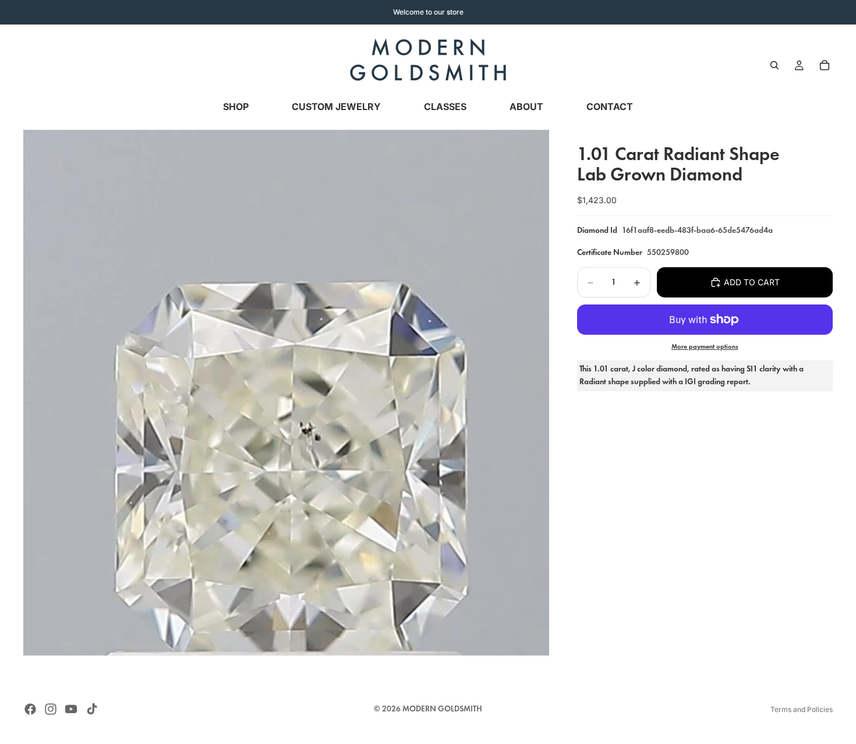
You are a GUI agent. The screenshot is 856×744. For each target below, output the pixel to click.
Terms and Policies (801, 709)
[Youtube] (71, 709)
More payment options (704, 346)
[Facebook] (30, 709)
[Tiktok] (92, 709)
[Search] (774, 65)
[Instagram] (51, 709)
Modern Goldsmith (442, 709)
